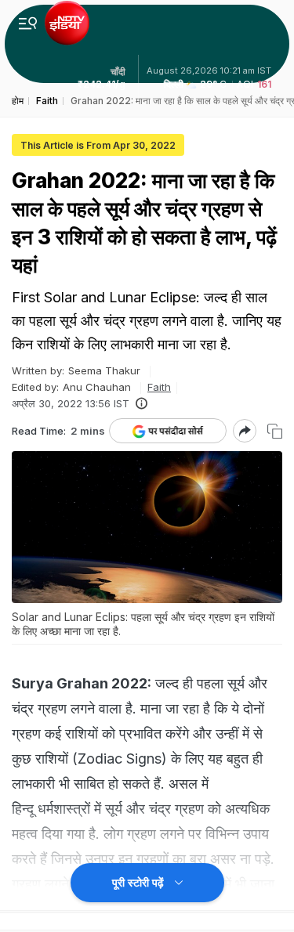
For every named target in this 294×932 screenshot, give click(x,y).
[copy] (274, 431)
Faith (159, 387)
